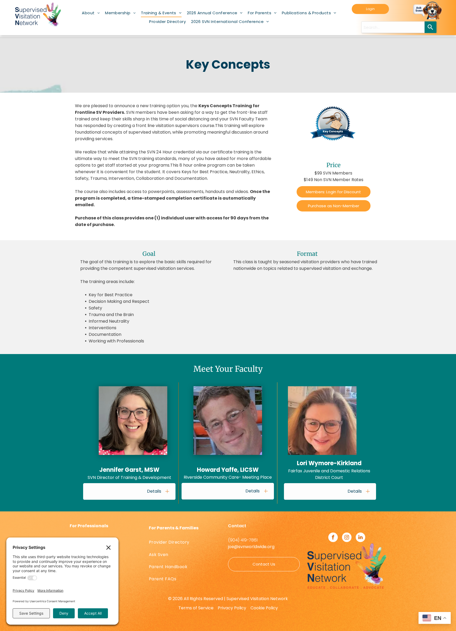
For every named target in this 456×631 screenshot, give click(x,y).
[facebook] (333, 538)
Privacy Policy (232, 608)
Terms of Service (195, 608)
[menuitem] (90, 12)
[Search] (430, 27)
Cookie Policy (264, 608)
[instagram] (347, 538)
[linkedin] (360, 538)
